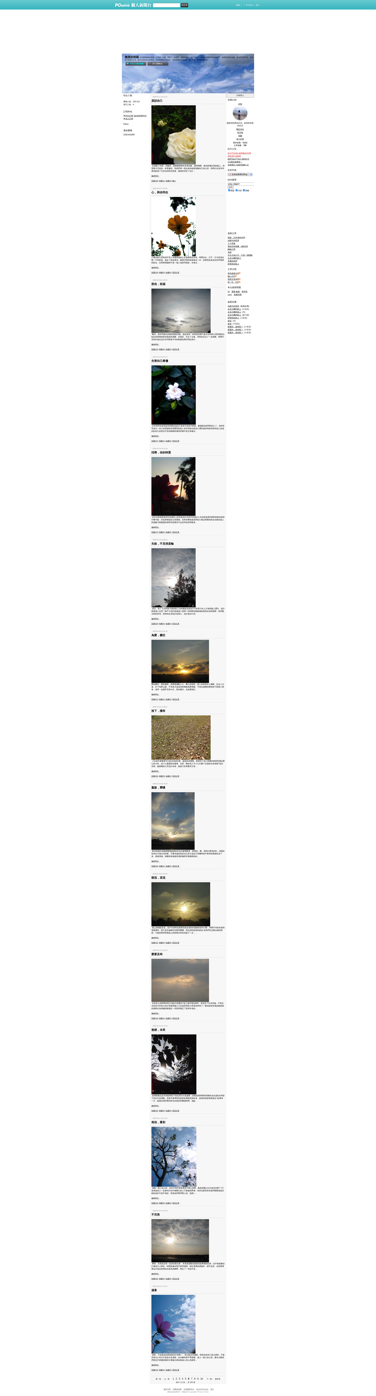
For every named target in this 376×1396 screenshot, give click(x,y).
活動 (131, 91)
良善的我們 (232, 261)
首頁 (125, 91)
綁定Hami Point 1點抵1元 (238, 159)
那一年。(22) (233, 282)
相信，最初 (158, 1122)
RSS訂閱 (129, 116)
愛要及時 (157, 954)
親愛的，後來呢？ (235, 327)
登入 (258, 5)
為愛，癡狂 (158, 635)
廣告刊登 (167, 1389)
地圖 (240, 136)
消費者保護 (177, 1389)
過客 (154, 1290)
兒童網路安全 (189, 1389)
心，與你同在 (159, 192)
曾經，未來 (158, 1029)
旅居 (229, 321)
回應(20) (154, 1111)
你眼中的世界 (233, 240)
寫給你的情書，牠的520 (238, 246)
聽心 (174, 181)
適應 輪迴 (235, 292)
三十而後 (231, 243)
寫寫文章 (175, 273)
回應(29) (154, 181)
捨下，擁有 (158, 710)
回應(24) (154, 349)
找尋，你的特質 (161, 452)
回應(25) (154, 1279)
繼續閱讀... (155, 176)
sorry (230, 294)
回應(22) (154, 943)
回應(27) (154, 441)
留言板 (240, 132)
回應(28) (154, 624)
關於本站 (240, 129)
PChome (249, 5)
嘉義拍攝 (237, 294)
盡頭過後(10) (233, 273)
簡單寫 (244, 292)
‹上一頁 (166, 1379)
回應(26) (154, 776)
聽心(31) (231, 276)
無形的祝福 (132, 56)
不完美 (155, 1214)
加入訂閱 (129, 119)
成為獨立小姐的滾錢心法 (238, 165)
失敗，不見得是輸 (162, 543)
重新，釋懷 (158, 787)
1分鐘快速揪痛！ (235, 162)
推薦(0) (162, 273)
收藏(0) (168, 181)
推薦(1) (162, 181)
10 (201, 1378)
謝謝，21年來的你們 (236, 237)
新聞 (238, 5)
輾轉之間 (231, 249)
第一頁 (158, 1379)
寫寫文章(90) (233, 279)
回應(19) (154, 273)
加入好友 (240, 139)
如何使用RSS (140, 116)
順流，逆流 (158, 877)
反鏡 (229, 252)
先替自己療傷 (159, 360)
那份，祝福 (158, 284)
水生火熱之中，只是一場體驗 (240, 255)
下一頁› (210, 1379)
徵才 (212, 1389)
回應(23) (154, 1370)
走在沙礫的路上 (234, 258)
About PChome (202, 1389)
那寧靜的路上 (233, 264)
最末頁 (217, 1379)
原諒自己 (157, 100)
